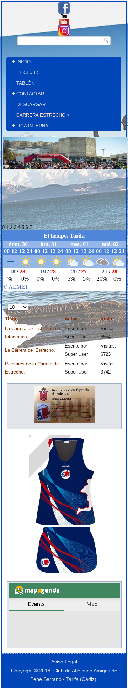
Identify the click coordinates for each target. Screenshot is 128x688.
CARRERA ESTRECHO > (43, 115)
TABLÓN (25, 83)
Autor (71, 319)
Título (11, 319)
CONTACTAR (30, 94)
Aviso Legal (64, 661)
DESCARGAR (31, 104)
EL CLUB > (28, 72)
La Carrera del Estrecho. (30, 350)
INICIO (23, 61)
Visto (106, 319)
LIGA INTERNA (32, 126)
